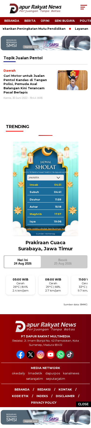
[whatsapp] (60, 357)
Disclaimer (65, 396)
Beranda (11, 20)
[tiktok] (70, 357)
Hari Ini (23, 261)
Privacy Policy (43, 402)
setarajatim (34, 378)
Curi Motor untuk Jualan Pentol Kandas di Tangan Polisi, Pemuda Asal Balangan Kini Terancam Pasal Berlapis (25, 84)
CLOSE (83, 404)
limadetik (35, 373)
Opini (45, 20)
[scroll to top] (84, 400)
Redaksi (44, 389)
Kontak (65, 389)
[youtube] (51, 357)
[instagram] (41, 357)
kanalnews (71, 373)
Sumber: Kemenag (45, 233)
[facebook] (20, 357)
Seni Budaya (65, 20)
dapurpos (52, 373)
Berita (29, 20)
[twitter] (30, 357)
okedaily (18, 373)
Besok (63, 261)
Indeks (42, 396)
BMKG (84, 304)
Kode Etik (20, 396)
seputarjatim (55, 378)
